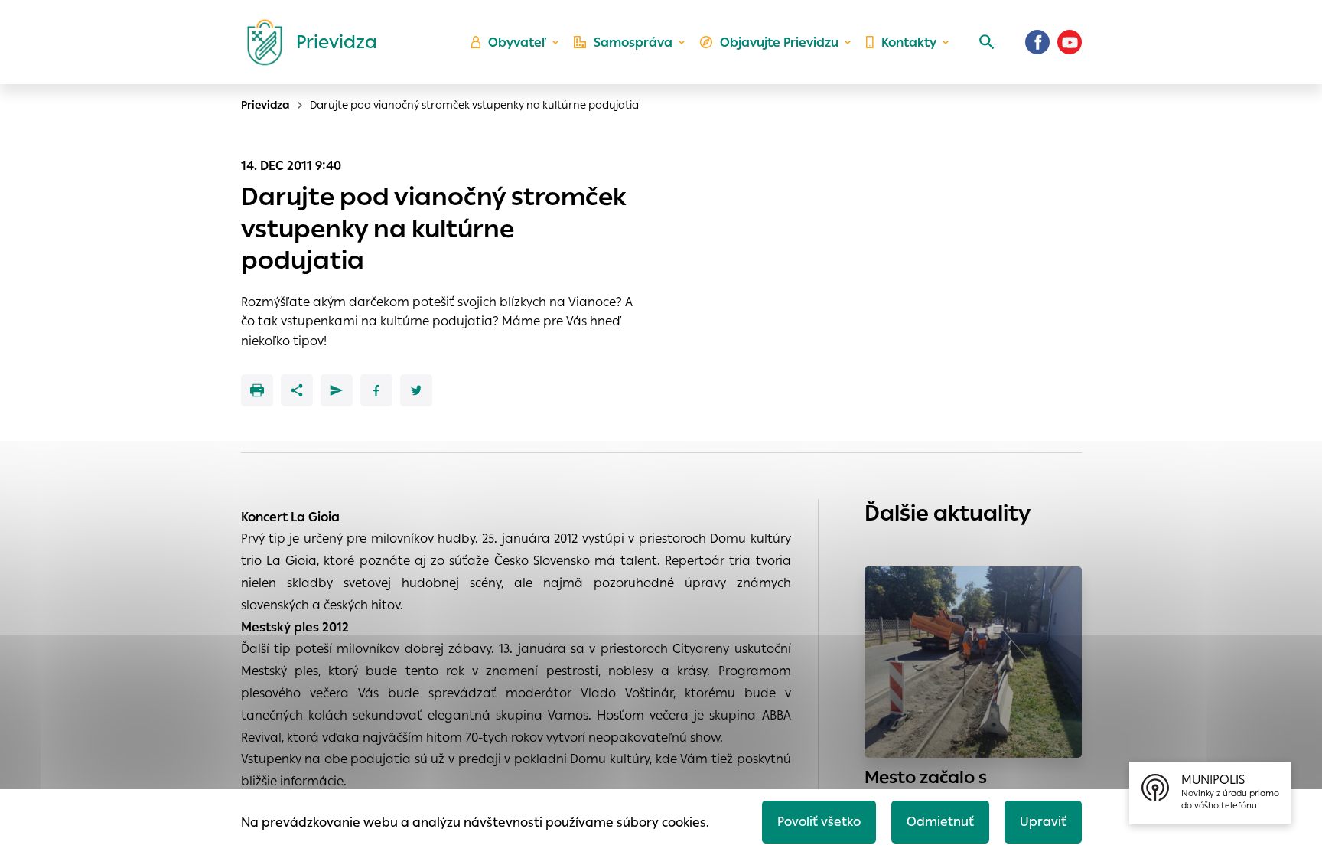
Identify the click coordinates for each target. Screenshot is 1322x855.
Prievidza (265, 105)
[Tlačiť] (257, 390)
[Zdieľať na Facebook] (376, 390)
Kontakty (908, 42)
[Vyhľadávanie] (987, 42)
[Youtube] (1069, 42)
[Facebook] (1037, 42)
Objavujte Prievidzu (779, 42)
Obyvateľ (517, 42)
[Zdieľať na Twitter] (416, 390)
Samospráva (633, 42)
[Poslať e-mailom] (337, 390)
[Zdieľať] (297, 390)
